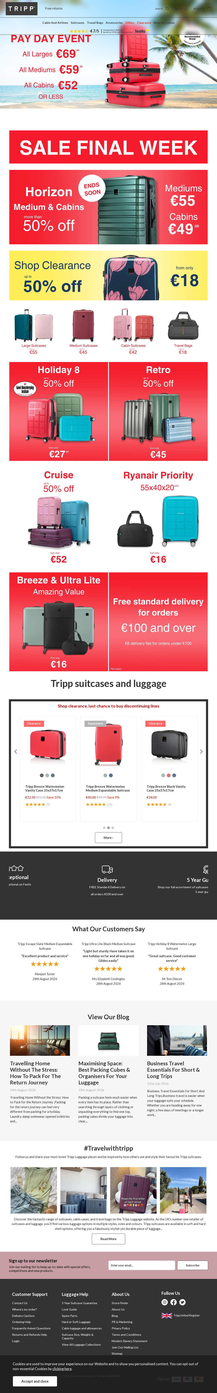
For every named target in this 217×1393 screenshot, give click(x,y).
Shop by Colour (164, 22)
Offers (129, 22)
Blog (115, 1315)
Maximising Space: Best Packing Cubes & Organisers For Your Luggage (104, 1072)
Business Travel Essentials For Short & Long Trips (173, 1069)
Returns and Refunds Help (29, 1334)
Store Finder (120, 1303)
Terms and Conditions (126, 1334)
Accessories (114, 22)
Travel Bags (95, 22)
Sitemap (117, 1353)
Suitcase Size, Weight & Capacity (77, 1336)
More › (108, 837)
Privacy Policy (121, 1328)
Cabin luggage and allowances (82, 1328)
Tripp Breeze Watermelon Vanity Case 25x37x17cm (44, 788)
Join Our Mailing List (125, 1347)
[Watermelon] (169, 775)
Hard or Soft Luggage (76, 1322)
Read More (108, 1239)
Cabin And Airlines (55, 22)
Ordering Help (21, 1322)
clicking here (62, 1369)
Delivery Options (23, 1315)
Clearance (144, 22)
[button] (104, 828)
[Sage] (47, 775)
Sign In (178, 8)
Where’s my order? (24, 1309)
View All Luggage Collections (81, 1344)
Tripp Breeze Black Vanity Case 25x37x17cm (166, 788)
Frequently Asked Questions (31, 1328)
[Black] (42, 775)
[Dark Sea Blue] (53, 775)
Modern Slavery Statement (129, 1341)
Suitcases (77, 22)
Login (15, 1341)
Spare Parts (69, 1315)
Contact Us (20, 1303)
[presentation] (15, 751)
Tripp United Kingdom (186, 1315)
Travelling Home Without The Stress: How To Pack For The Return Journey (35, 1072)
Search (159, 8)
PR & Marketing (122, 1322)
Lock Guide (69, 1309)
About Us (118, 1309)
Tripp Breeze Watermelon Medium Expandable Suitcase (108, 788)
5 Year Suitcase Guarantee (79, 1303)
